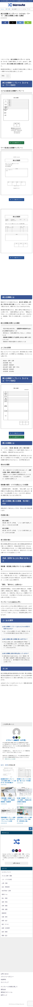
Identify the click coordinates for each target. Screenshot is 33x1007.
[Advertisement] (16, 42)
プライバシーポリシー (7, 976)
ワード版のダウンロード (18, 199)
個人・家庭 (4, 898)
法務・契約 (4, 916)
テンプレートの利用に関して (9, 986)
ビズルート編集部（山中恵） (16, 740)
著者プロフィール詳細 (10, 758)
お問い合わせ (16, 863)
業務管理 (4, 913)
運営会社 (3, 989)
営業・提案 (4, 909)
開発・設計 (4, 935)
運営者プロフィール (6, 992)
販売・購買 (4, 765)
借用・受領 (4, 902)
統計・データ (5, 924)
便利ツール (4, 894)
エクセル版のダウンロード (17, 142)
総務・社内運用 (6, 928)
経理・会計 (4, 920)
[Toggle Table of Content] (7, 76)
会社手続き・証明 (6, 890)
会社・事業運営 (6, 887)
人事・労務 (4, 883)
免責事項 (3, 979)
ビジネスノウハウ (6, 872)
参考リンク (4, 995)
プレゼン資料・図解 (7, 875)
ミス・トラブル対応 (7, 879)
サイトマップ (4, 982)
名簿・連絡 (4, 905)
